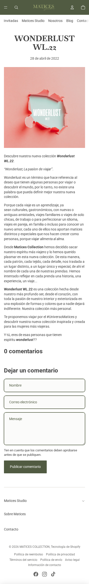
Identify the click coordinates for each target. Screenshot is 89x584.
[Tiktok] (53, 574)
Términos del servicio (23, 560)
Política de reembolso (28, 554)
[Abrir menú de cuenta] (72, 7)
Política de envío (51, 560)
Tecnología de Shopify (65, 547)
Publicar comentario (25, 467)
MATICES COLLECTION (35, 547)
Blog (69, 21)
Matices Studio (33, 21)
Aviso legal (72, 560)
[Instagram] (44, 574)
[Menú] (5, 7)
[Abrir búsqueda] (16, 7)
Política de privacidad (60, 554)
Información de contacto (44, 565)
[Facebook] (36, 574)
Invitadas (11, 21)
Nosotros (55, 21)
